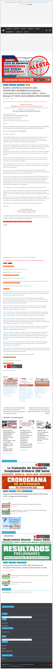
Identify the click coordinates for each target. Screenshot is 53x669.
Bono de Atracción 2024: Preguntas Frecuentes (21, 582)
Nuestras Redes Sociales (7, 651)
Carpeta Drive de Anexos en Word (17, 278)
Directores (16, 28)
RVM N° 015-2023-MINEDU (35, 107)
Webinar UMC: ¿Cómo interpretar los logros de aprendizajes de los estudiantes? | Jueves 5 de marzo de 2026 (43, 435)
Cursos (26, 31)
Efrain (13, 98)
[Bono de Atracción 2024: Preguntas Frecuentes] (6, 583)
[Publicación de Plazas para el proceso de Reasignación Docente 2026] (6, 505)
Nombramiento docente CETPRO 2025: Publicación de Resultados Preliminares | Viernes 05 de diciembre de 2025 (25, 566)
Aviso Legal (4, 645)
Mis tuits (3, 658)
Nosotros (4, 648)
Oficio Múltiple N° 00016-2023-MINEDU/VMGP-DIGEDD (15, 291)
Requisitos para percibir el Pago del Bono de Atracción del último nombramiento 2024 (30, 575)
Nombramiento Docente (21, 562)
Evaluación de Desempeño (27, 491)
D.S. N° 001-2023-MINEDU (28, 109)
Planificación (19, 31)
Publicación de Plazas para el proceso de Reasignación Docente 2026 (26, 504)
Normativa (30, 28)
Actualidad (9, 28)
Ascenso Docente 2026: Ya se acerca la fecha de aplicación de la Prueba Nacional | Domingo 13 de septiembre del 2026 (29, 511)
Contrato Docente (20, 84)
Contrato (37, 28)
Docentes (23, 28)
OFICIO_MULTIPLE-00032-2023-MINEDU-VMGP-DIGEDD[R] (23, 257)
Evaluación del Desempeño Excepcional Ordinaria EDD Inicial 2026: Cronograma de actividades (25, 495)
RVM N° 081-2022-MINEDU (10, 107)
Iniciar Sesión (5, 623)
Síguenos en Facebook (8, 606)
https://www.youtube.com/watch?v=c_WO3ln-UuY (16, 269)
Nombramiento (10, 31)
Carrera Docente (12, 84)
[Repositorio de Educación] (3, 30)
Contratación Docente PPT (17, 272)
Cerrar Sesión (5, 625)
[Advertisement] (26, 15)
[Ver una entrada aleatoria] (49, 30)
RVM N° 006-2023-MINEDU (22, 107)
